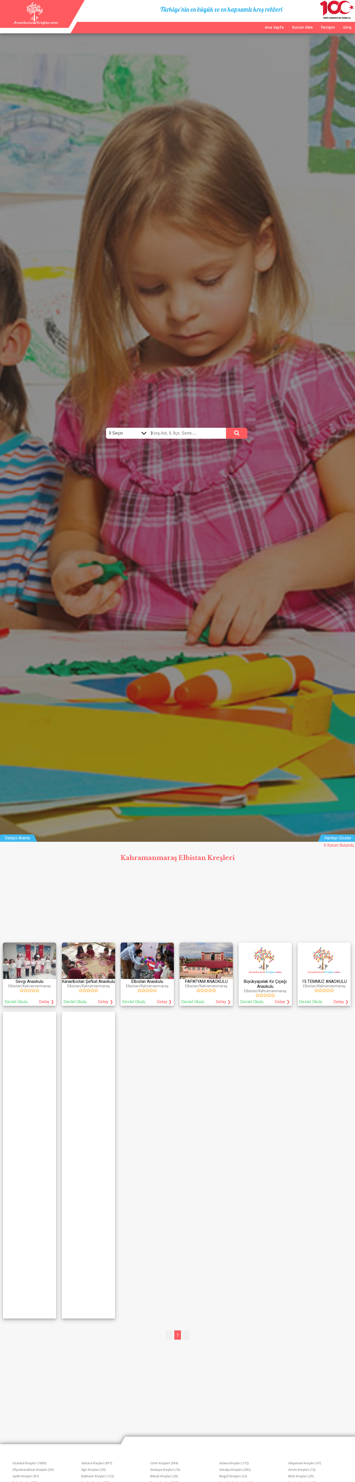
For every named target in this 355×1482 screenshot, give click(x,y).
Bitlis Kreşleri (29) (301, 1476)
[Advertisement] (177, 903)
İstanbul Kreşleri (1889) (29, 1463)
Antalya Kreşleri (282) (235, 1469)
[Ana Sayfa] (35, 23)
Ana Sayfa (274, 27)
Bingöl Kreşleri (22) (233, 1476)
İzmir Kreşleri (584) (164, 1463)
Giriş (347, 27)
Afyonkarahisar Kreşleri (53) (33, 1469)
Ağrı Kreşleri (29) (93, 1469)
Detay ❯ (46, 1001)
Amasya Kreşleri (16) (165, 1469)
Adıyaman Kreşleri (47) (304, 1463)
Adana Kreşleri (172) (234, 1463)
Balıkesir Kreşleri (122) (97, 1476)
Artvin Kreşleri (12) (301, 1469)
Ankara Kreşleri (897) (96, 1463)
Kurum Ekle (302, 27)
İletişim (328, 27)
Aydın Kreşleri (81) (25, 1476)
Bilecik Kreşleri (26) (164, 1476)
